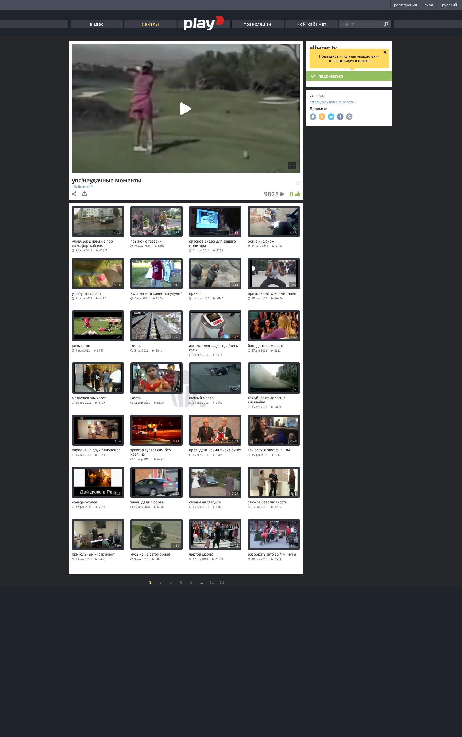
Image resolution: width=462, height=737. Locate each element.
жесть (135, 345)
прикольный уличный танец (272, 293)
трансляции (257, 24)
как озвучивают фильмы (269, 450)
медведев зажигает (89, 398)
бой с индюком (261, 241)
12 (221, 582)
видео (97, 24)
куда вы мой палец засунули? (156, 293)
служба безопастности (267, 502)
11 (211, 582)
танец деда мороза (147, 502)
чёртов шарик (201, 554)
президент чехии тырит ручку (215, 450)
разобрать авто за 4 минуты (272, 554)
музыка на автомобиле (150, 554)
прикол (195, 293)
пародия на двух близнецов (96, 450)
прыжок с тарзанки (147, 241)
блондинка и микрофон (268, 345)
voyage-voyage (84, 502)
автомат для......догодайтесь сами (213, 347)
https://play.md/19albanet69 (333, 102)
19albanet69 (82, 186)
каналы (150, 24)
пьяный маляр (201, 398)
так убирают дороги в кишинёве (266, 400)
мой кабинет (311, 24)
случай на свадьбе (205, 502)
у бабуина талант (86, 293)
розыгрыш (81, 345)
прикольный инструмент (93, 554)
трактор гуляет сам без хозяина (150, 452)
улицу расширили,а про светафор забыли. (92, 243)
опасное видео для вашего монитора (212, 243)
